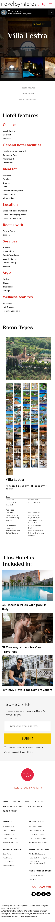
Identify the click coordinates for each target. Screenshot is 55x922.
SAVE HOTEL (42, 24)
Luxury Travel (8, 862)
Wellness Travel (9, 866)
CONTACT (40, 801)
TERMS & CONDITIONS (13, 806)
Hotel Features (27, 87)
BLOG (27, 801)
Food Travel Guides (36, 834)
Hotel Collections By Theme (40, 858)
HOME (5, 801)
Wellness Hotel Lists (10, 842)
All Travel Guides (35, 826)
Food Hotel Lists (9, 834)
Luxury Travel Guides (37, 838)
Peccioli (30, 14)
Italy (10, 14)
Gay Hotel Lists (9, 830)
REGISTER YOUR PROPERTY (27, 788)
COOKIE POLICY (10, 811)
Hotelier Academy (36, 875)
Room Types (27, 93)
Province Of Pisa (19, 14)
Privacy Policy (26, 752)
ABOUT (16, 801)
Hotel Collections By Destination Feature (37, 862)
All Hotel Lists (8, 826)
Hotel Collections (27, 99)
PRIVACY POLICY (36, 806)
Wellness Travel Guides (38, 842)
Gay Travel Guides (36, 830)
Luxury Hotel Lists (10, 838)
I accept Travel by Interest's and (23, 750)
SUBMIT (27, 738)
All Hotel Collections (37, 854)
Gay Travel (7, 854)
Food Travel (7, 858)
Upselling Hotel (35, 879)
